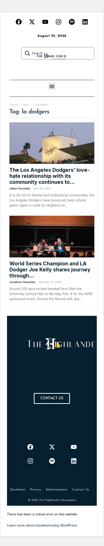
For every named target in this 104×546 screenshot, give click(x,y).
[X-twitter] (32, 22)
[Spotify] (72, 22)
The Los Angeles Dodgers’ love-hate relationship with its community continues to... (49, 176)
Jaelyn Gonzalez (19, 188)
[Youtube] (45, 22)
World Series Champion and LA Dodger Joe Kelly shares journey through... (49, 270)
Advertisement (56, 489)
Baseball (16, 161)
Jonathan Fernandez (22, 282)
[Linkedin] (85, 22)
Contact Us (80, 489)
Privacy (35, 489)
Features (16, 255)
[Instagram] (59, 22)
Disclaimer (17, 489)
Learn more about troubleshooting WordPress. (42, 525)
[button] (52, 86)
